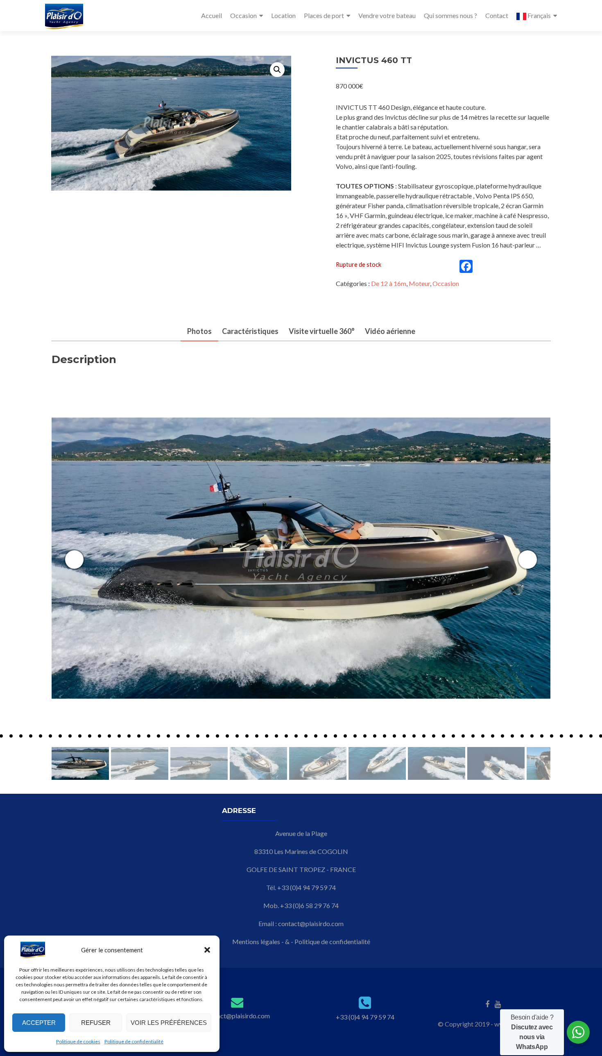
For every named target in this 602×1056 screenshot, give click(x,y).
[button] (207, 950)
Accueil (211, 15)
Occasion (243, 15)
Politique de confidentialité (133, 1041)
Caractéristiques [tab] (250, 331)
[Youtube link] (498, 1003)
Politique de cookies (78, 1041)
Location (283, 15)
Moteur (419, 283)
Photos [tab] (199, 331)
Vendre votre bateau (387, 15)
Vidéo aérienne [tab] (390, 331)
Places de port (324, 15)
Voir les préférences (169, 1022)
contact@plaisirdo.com (311, 923)
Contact (496, 15)
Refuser (96, 1022)
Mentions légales (256, 941)
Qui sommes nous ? (450, 15)
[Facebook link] (487, 1003)
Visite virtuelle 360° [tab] (322, 331)
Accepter (39, 1022)
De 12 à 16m (388, 283)
